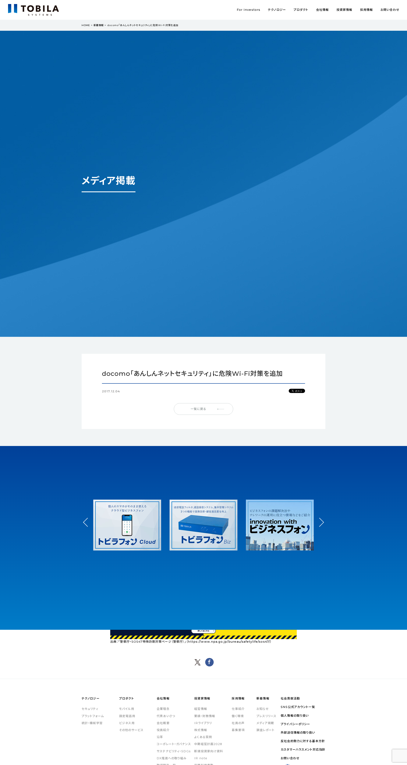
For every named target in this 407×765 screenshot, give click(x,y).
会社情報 (322, 10)
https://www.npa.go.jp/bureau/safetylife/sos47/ (229, 642)
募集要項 (238, 730)
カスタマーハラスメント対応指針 (303, 749)
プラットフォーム (93, 716)
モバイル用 (126, 709)
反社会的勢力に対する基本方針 (303, 741)
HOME (86, 25)
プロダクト (301, 10)
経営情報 (200, 709)
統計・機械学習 (92, 723)
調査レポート (265, 730)
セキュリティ (90, 709)
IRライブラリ (203, 723)
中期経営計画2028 (208, 744)
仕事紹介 (238, 709)
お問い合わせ (390, 10)
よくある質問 (203, 737)
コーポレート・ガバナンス (174, 744)
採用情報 (366, 10)
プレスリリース (266, 716)
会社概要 (163, 723)
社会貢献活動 (290, 698)
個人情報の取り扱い (295, 716)
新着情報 (98, 25)
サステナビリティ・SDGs (174, 751)
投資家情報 (344, 10)
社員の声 (238, 723)
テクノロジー (277, 10)
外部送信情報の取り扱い (298, 732)
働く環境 (238, 716)
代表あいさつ (166, 716)
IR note (200, 758)
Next (319, 518)
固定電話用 (127, 716)
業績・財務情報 (204, 716)
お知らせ (262, 709)
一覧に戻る (198, 409)
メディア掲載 (265, 723)
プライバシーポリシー (295, 724)
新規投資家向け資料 (208, 751)
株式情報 (200, 730)
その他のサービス (131, 730)
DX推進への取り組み (172, 758)
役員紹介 (163, 730)
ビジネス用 (127, 723)
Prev (87, 526)
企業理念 (163, 709)
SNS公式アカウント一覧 (298, 707)
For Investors (249, 10)
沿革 (160, 737)
